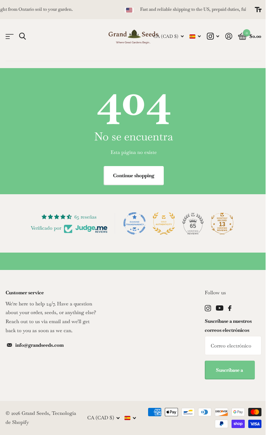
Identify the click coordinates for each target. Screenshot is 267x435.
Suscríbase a (230, 370)
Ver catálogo (10, 37)
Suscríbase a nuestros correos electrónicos (228, 325)
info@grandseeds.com (39, 345)
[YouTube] (219, 308)
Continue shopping (133, 175)
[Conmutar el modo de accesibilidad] (258, 9)
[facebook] (230, 308)
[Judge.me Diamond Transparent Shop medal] (134, 223)
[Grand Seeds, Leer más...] (213, 36)
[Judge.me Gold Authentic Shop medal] (164, 223)
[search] (22, 36)
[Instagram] (208, 308)
